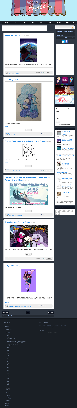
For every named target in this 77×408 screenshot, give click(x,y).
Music (41, 22)
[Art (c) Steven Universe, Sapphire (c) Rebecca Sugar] (28, 120)
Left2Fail (55, 331)
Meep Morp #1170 (11, 80)
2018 (6, 328)
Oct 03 (8, 382)
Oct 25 (8, 349)
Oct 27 (8, 347)
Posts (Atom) (11, 315)
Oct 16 (8, 362)
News (24, 22)
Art (15, 22)
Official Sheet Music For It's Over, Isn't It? (65, 155)
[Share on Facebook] (41, 73)
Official (17, 170)
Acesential (50, 331)
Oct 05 (8, 379)
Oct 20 (8, 356)
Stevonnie (27, 306)
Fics (33, 22)
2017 (6, 402)
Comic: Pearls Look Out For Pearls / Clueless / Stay (67, 185)
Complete (16, 306)
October (7, 332)
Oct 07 (8, 376)
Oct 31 (8, 333)
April (7, 395)
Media (50, 22)
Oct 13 (8, 367)
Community (58, 22)
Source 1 (6, 126)
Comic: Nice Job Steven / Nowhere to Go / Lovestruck (67, 179)
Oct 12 (8, 369)
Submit (67, 22)
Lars (22, 306)
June (7, 392)
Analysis (10, 215)
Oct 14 (8, 366)
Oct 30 (8, 335)
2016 (6, 403)
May (6, 394)
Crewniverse (11, 170)
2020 (6, 325)
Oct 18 (8, 359)
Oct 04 (8, 381)
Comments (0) (48, 72)
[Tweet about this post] (44, 73)
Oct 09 (8, 373)
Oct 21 (8, 355)
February (7, 398)
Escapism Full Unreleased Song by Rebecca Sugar (67, 140)
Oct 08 (8, 375)
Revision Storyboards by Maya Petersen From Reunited (26, 141)
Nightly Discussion (16, 73)
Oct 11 (8, 370)
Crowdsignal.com (67, 124)
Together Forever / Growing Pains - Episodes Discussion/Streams (67, 163)
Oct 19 (8, 358)
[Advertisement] (24, 28)
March (7, 397)
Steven (24, 306)
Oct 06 (8, 378)
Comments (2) (48, 258)
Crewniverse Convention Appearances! (65, 31)
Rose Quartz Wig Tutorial (62, 172)
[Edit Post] (19, 72)
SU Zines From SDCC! (66, 192)
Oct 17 (8, 361)
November (8, 331)
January (7, 400)
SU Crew (20, 170)
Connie (19, 306)
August (7, 389)
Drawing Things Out (13, 134)
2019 (6, 326)
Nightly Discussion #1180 (14, 35)
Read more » (28, 129)
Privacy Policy (41, 330)
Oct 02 (8, 384)
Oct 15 (8, 364)
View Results (61, 124)
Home (6, 22)
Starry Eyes (7, 302)
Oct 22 (8, 353)
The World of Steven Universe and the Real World (68, 147)
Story (31, 306)
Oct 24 (8, 350)
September (8, 387)
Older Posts (50, 312)
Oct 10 (8, 372)
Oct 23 (8, 352)
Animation (10, 259)
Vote (58, 121)
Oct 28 (8, 336)
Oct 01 (8, 386)
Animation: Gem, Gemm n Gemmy (18, 222)
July (6, 391)
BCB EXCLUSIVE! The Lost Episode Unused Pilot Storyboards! (67, 133)
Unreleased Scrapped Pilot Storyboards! (65, 37)
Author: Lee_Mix (11, 306)
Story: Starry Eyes (12, 265)
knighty (53, 326)
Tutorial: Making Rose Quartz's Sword (64, 200)
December (8, 329)
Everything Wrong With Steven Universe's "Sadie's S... (16, 342)
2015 (6, 405)
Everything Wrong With (16, 215)
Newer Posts (5, 312)
